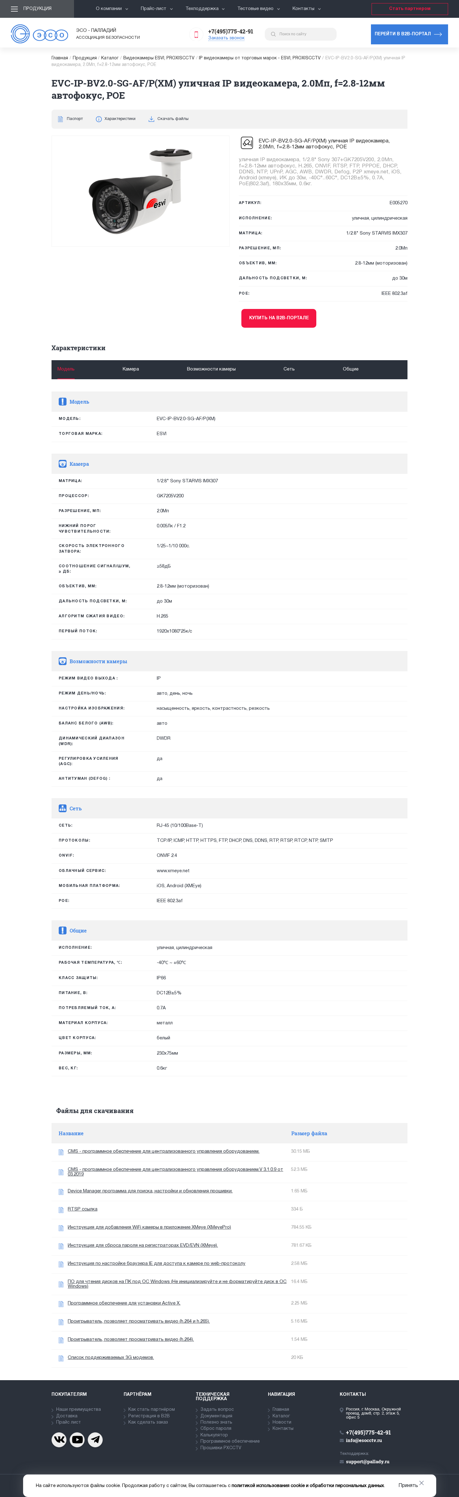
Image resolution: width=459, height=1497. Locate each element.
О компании (109, 9)
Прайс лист (68, 1422)
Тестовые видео (255, 9)
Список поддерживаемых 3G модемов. (111, 1357)
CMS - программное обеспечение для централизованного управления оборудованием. (163, 1151)
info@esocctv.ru (364, 1440)
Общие (350, 369)
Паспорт (75, 119)
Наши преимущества (78, 1410)
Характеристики (120, 119)
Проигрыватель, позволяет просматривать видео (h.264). (131, 1339)
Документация (216, 1416)
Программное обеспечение (230, 1442)
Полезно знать (216, 1422)
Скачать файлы (173, 119)
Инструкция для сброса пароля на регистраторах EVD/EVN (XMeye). (143, 1245)
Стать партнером (410, 9)
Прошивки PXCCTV (220, 1448)
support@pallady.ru (367, 1461)
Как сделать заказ (148, 1422)
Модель (66, 369)
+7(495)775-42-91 (230, 31)
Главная (60, 58)
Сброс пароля (215, 1429)
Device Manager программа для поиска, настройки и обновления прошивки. (150, 1191)
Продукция (37, 9)
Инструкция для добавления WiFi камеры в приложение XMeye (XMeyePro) (149, 1227)
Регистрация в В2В (149, 1416)
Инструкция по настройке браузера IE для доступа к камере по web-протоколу (156, 1263)
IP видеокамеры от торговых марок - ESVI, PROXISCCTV (260, 58)
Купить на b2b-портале (279, 318)
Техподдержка (202, 9)
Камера (131, 369)
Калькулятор (214, 1435)
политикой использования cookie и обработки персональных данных (308, 1486)
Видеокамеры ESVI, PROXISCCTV (159, 58)
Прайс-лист (153, 9)
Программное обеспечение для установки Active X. (124, 1303)
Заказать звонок (226, 38)
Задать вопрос (217, 1410)
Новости (282, 1422)
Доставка (66, 1416)
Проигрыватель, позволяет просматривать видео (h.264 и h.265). (139, 1321)
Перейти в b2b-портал (403, 34)
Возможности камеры (211, 369)
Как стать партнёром (151, 1410)
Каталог (110, 58)
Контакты (303, 9)
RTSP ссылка (82, 1209)
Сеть (289, 369)
